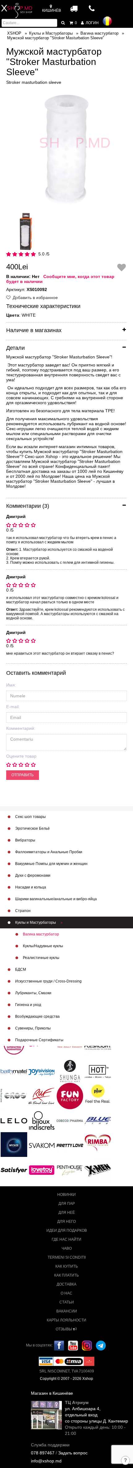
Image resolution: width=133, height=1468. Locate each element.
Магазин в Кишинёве (52, 1393)
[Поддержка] (126, 1461)
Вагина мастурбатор (40, 934)
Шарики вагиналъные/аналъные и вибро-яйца (55, 899)
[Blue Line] (97, 1120)
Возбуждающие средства (37, 1016)
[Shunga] (70, 1071)
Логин (92, 23)
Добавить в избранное (34, 297)
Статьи (66, 1302)
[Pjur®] (97, 1093)
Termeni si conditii (67, 1257)
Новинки (66, 1194)
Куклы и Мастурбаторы (35, 922)
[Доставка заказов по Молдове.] (74, 8)
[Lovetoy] (41, 1170)
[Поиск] (63, 23)
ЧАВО (67, 1248)
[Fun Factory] (70, 1096)
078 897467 (42, 1452)
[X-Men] (97, 1170)
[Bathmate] (14, 1071)
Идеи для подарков (66, 1230)
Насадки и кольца (30, 887)
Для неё (66, 1212)
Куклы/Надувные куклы (42, 946)
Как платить (66, 1275)
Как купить (66, 1266)
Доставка (66, 1284)
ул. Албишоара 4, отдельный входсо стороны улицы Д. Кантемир (96, 1414)
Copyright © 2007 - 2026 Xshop (66, 1378)
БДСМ (20, 969)
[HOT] (97, 1071)
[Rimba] (97, 1143)
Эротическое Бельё (32, 828)
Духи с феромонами (32, 875)
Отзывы (64, 1329)
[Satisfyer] (14, 1170)
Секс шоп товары (30, 817)
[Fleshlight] (97, 1046)
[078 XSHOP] (92, 10)
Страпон (22, 911)
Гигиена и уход (27, 1005)
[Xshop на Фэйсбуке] (59, 1345)
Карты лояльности (66, 1320)
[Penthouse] (70, 1170)
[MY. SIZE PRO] (14, 1145)
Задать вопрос (73, 1452)
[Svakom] (41, 1145)
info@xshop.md (46, 1460)
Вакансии (66, 1311)
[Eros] (14, 1096)
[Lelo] (14, 1120)
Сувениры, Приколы (32, 1028)
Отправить (22, 775)
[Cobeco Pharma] (70, 1120)
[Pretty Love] (70, 1145)
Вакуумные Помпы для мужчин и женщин (51, 864)
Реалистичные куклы (40, 958)
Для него (66, 1221)
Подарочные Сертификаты (38, 1040)
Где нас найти (66, 1239)
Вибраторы (24, 840)
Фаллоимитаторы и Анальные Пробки (48, 852)
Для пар (66, 1203)
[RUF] (41, 1096)
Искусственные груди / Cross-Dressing (48, 981)
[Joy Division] (41, 1071)
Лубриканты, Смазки (32, 993)
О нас (66, 1293)
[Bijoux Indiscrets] (41, 1120)
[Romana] (107, 21)
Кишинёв (51, 10)
